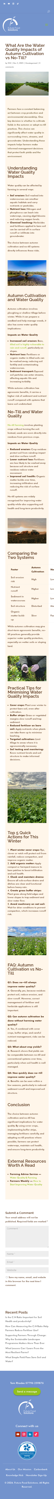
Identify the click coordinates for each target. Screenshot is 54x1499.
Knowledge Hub (14, 1475)
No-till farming (16, 425)
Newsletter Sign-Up (36, 1475)
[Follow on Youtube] (9, 3)
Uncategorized (31, 63)
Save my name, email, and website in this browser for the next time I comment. (25, 1281)
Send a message (27, 1391)
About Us (10, 1469)
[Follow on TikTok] (18, 3)
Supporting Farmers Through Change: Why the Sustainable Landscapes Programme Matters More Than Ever (25, 1339)
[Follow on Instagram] (13, 3)
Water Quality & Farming (24, 1177)
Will (9, 63)
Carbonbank (40, 1469)
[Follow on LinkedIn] (4, 3)
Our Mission (24, 1469)
